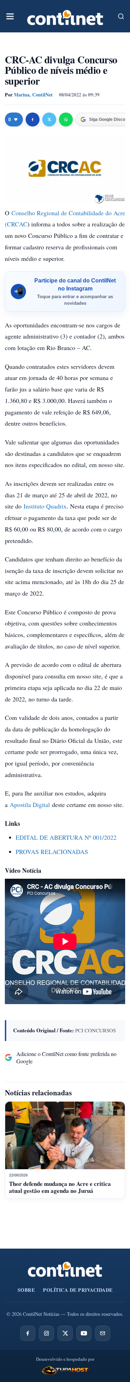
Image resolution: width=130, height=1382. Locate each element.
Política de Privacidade (78, 1290)
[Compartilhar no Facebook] (33, 119)
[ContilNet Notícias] (65, 16)
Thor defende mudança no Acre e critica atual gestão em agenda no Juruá (60, 1187)
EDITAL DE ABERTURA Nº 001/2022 (66, 837)
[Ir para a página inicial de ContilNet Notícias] (65, 1269)
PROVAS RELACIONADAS (52, 851)
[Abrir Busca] (121, 16)
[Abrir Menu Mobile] (10, 16)
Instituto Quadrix (45, 506)
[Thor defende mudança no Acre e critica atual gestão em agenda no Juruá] (65, 1135)
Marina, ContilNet (33, 94)
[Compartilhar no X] (49, 119)
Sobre (26, 1290)
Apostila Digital (30, 804)
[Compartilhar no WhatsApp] (66, 119)
